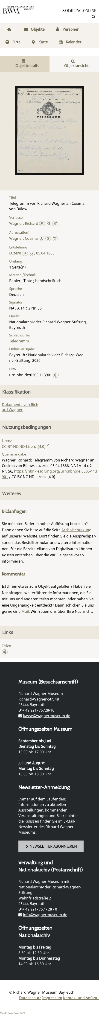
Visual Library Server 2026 (12, 1013)
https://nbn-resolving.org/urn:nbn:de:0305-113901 (49, 474)
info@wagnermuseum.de (45, 914)
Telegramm (19, 341)
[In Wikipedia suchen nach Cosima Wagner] (55, 238)
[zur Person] (42, 223)
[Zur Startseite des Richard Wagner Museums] (18, 13)
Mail (25, 611)
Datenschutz (30, 997)
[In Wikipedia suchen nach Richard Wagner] (55, 223)
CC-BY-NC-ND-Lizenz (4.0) (24, 446)
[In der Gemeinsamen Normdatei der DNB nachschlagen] (49, 223)
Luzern (15, 253)
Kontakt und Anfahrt (81, 997)
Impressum (52, 997)
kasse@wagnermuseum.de (46, 715)
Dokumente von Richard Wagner (20, 407)
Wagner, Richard (23, 223)
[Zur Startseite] (79, 11)
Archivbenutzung (76, 529)
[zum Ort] (25, 254)
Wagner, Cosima (23, 238)
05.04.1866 (45, 253)
